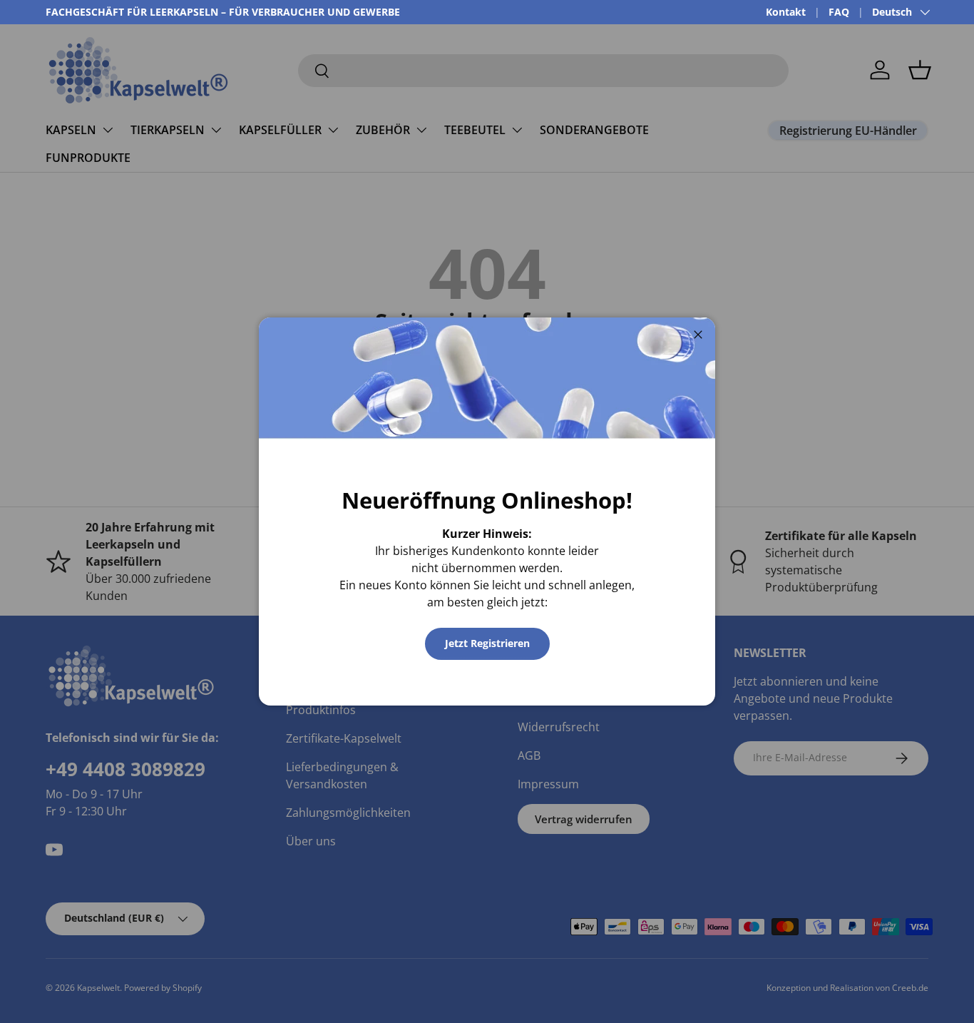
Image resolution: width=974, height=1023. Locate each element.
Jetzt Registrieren (487, 643)
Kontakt (786, 12)
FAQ (839, 12)
